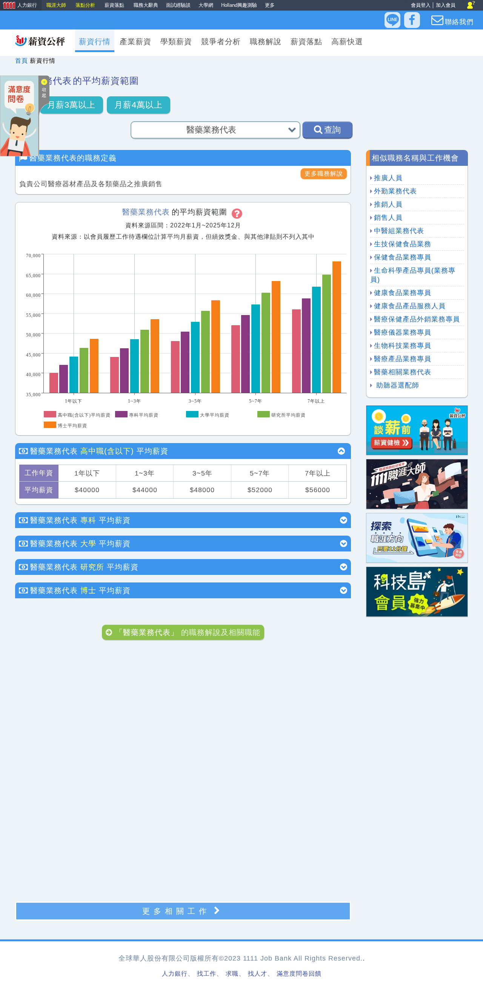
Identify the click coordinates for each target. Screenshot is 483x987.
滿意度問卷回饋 (299, 973)
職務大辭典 (146, 5)
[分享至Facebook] (412, 20)
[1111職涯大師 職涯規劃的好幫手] (417, 483)
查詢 (332, 129)
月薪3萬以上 (71, 105)
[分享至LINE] (392, 20)
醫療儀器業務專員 (402, 332)
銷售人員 (388, 217)
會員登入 (421, 5)
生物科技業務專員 (402, 345)
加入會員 (445, 5)
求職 (232, 973)
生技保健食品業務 (402, 244)
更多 (270, 5)
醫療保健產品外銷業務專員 (417, 319)
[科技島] (417, 591)
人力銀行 (19, 5)
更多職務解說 (324, 173)
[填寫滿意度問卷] (19, 115)
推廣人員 (388, 178)
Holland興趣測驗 (239, 5)
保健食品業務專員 (402, 257)
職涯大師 (57, 5)
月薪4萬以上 (138, 105)
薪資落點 (115, 5)
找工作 (206, 973)
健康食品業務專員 (402, 293)
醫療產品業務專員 (402, 359)
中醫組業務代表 (399, 231)
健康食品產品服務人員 (410, 306)
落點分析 (86, 5)
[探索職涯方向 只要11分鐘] (417, 537)
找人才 (257, 973)
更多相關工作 (176, 911)
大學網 (205, 5)
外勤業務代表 (395, 191)
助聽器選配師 (396, 385)
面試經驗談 (178, 5)
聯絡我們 (459, 22)
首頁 (21, 60)
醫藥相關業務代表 (402, 372)
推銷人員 (388, 204)
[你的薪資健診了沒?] (417, 429)
